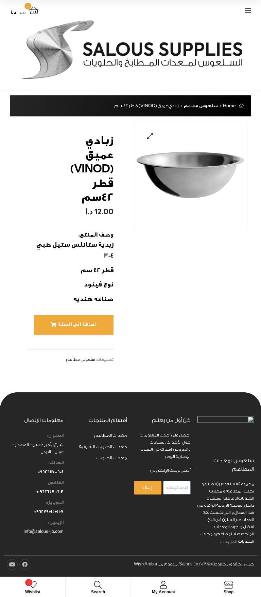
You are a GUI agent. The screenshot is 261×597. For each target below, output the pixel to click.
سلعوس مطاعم (201, 105)
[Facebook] (24, 564)
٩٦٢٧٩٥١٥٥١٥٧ (50, 511)
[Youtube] (12, 564)
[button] (74, 325)
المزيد (231, 541)
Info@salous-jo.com (43, 531)
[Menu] (234, 10)
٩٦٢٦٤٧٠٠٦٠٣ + (50, 491)
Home (229, 105)
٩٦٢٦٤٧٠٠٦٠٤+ (51, 471)
